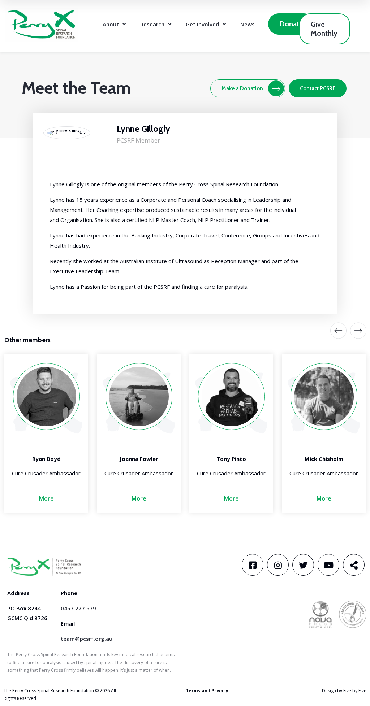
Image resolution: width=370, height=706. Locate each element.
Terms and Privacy (207, 691)
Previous (338, 331)
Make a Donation (242, 88)
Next (353, 331)
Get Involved (202, 24)
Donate (291, 23)
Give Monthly (324, 29)
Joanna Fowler (139, 458)
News (247, 24)
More (46, 498)
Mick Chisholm (324, 458)
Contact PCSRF (317, 88)
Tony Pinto (231, 458)
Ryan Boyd (46, 458)
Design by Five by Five (344, 691)
